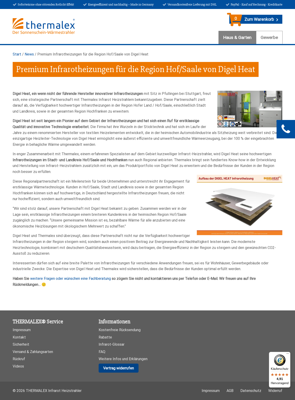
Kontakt (19, 337)
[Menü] (287, 354)
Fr (45, 278)
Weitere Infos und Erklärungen (123, 359)
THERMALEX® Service (38, 321)
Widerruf (275, 390)
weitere (36, 278)
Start (17, 54)
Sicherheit (21, 344)
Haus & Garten (237, 37)
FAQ (102, 352)
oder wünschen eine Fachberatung (83, 278)
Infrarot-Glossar (111, 344)
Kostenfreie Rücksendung (120, 330)
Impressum (22, 330)
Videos (18, 366)
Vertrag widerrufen (118, 368)
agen (51, 278)
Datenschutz (250, 390)
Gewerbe (269, 37)
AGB (230, 390)
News (29, 54)
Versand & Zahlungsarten (33, 352)
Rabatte (105, 337)
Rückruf (19, 359)
